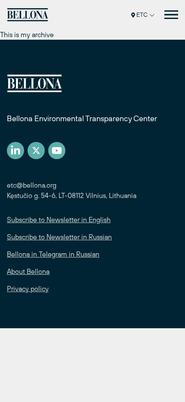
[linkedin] (15, 150)
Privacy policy (28, 288)
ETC (142, 14)
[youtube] (56, 150)
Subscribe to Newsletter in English (59, 219)
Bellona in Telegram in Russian (53, 254)
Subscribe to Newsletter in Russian (59, 237)
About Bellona (28, 271)
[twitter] (36, 150)
